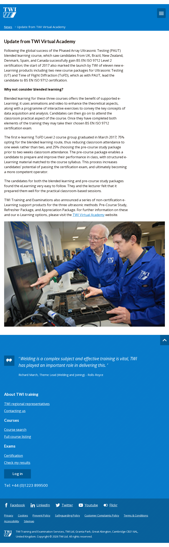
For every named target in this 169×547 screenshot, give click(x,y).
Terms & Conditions (136, 515)
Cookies (23, 515)
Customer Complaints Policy (101, 515)
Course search (15, 429)
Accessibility (11, 521)
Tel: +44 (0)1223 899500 (26, 485)
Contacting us (15, 411)
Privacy (8, 515)
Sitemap (29, 521)
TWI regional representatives (27, 404)
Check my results (17, 462)
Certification (13, 455)
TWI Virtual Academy (88, 215)
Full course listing (17, 436)
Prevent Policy (41, 515)
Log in (17, 473)
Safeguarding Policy (67, 515)
